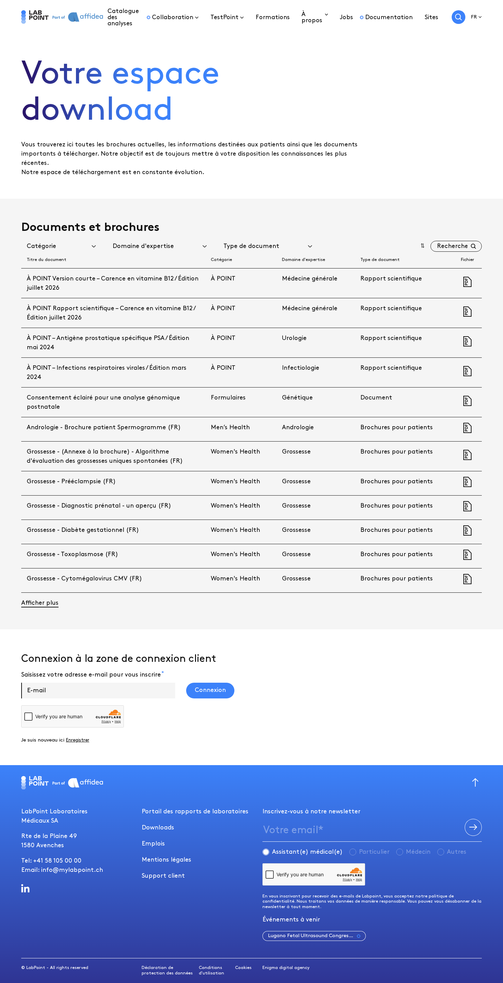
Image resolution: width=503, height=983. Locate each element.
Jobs (346, 17)
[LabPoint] (35, 17)
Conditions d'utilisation (211, 970)
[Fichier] (467, 282)
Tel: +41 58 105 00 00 (51, 861)
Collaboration (172, 17)
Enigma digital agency (286, 968)
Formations (273, 17)
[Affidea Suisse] (77, 17)
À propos (311, 17)
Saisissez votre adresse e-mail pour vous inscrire (91, 675)
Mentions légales (166, 860)
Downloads (158, 827)
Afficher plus (40, 603)
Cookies (243, 968)
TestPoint (224, 17)
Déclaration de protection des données (167, 970)
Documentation (389, 17)
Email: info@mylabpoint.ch (62, 870)
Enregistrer (77, 740)
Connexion (210, 690)
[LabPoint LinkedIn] (25, 888)
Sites (431, 17)
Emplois (153, 844)
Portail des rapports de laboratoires (195, 811)
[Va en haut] (475, 783)
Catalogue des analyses (123, 17)
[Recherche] (458, 17)
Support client (163, 876)
